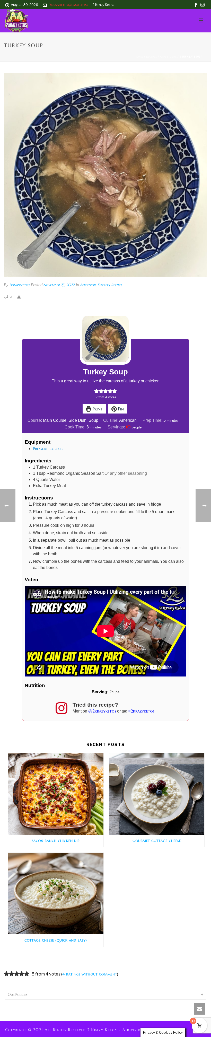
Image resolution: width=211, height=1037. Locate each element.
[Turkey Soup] (105, 175)
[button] (96, 391)
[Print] (21, 296)
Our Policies (18, 994)
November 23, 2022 (58, 285)
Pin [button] (120, 408)
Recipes (151, 56)
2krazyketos (19, 285)
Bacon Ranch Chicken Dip (56, 841)
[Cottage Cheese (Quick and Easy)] (55, 893)
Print (96, 408)
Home (139, 56)
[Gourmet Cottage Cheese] (157, 794)
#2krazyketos (141, 711)
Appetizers (168, 56)
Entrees (104, 285)
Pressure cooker (48, 448)
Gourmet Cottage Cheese (157, 841)
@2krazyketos (102, 711)
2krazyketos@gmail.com (68, 5)
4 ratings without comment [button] (89, 974)
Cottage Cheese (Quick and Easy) (55, 940)
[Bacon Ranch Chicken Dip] (55, 794)
